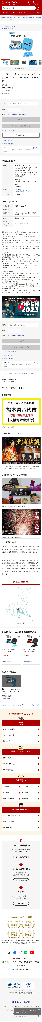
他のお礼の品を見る (22, 191)
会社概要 (5, 1007)
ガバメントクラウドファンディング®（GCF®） (22, 962)
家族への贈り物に (8, 827)
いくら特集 (25, 786)
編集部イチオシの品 (8, 758)
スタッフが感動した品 (9, 764)
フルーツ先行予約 (8, 770)
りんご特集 (6, 792)
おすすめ (31, 12)
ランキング (22, 12)
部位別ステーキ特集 (8, 798)
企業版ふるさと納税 (22, 969)
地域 (14, 12)
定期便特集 (25, 798)
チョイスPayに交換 (8, 821)
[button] (38, 8)
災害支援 (22, 965)
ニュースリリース (16, 1007)
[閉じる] (39, 1010)
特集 (38, 12)
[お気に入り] (38, 1018)
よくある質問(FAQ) (21, 880)
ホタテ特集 (25, 792)
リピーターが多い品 (8, 735)
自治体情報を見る (22, 582)
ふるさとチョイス (22, 958)
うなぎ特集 (6, 786)
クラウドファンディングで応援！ (12, 815)
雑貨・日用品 (13, 373)
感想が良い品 (6, 741)
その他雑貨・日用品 (27, 373)
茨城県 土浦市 (6, 698)
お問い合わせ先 (8, 144)
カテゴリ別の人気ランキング (11, 729)
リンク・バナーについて (32, 1007)
